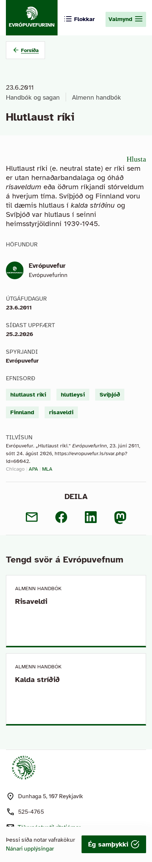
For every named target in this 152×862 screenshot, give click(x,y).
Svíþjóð (110, 394)
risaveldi (61, 412)
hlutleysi (73, 394)
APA (33, 469)
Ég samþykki (109, 844)
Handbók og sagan (33, 97)
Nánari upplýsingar (30, 848)
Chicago (15, 469)
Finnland (22, 412)
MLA (47, 469)
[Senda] (32, 517)
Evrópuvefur (47, 266)
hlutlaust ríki (28, 394)
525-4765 (31, 812)
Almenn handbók (96, 97)
